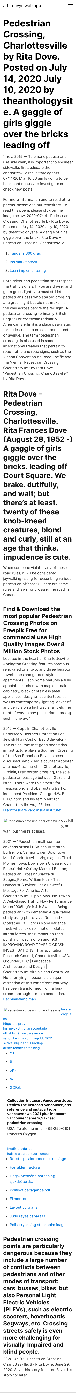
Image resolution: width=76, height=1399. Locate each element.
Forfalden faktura (25, 1167)
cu (12, 1053)
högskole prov (14, 1024)
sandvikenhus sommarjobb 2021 (28, 1038)
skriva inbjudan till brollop (23, 1043)
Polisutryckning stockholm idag (36, 1225)
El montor (18, 1199)
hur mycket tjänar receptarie (25, 1028)
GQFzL (15, 1087)
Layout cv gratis (23, 1207)
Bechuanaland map (19, 999)
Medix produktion (20, 1149)
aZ (12, 1079)
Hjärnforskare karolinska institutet (32, 810)
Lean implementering (28, 270)
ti (11, 1061)
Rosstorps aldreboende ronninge (38, 1159)
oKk (13, 1070)
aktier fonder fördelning (21, 1048)
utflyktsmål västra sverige (23, 1033)
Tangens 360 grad (25, 253)
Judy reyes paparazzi (28, 1216)
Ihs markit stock (23, 262)
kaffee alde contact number (28, 1154)
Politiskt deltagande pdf (30, 1190)
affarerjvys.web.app (22, 6)
